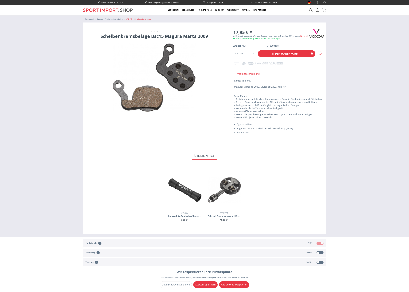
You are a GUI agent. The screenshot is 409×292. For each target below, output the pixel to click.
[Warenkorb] (324, 9)
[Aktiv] (320, 243)
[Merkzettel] (324, 2)
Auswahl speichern (205, 284)
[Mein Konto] (318, 9)
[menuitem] (316, 2)
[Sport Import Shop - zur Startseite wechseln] (108, 12)
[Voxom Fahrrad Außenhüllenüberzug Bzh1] (184, 190)
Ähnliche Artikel (204, 155)
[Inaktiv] (320, 252)
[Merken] (320, 53)
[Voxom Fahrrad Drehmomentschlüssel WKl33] (224, 190)
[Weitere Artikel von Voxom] (316, 34)
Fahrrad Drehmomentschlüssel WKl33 (224, 215)
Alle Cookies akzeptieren (234, 284)
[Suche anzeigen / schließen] (311, 9)
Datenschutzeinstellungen (176, 284)
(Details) (304, 36)
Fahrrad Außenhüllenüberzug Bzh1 (184, 215)
